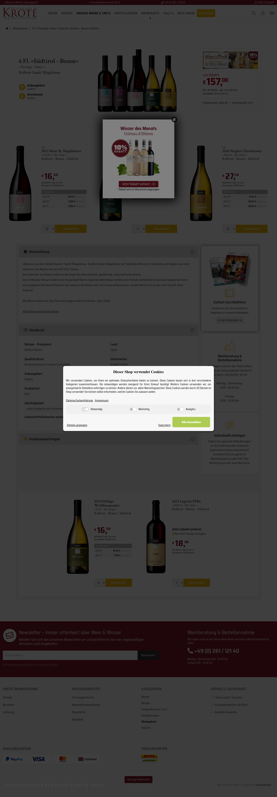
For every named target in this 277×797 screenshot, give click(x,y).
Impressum (102, 400)
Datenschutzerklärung (79, 400)
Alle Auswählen (191, 422)
